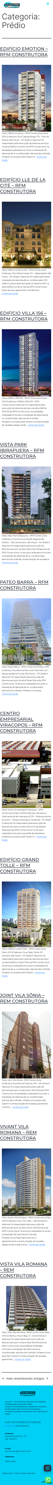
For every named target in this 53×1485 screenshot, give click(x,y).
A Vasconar (35, 1422)
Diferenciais (24, 1422)
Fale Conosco (22, 1425)
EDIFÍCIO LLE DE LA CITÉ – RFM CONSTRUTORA (22, 185)
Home (8, 1422)
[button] (48, 3)
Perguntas (10, 1425)
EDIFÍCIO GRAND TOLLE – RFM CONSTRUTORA (19, 865)
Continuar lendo (10, 293)
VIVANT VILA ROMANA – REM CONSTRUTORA (18, 1132)
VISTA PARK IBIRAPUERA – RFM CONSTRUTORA (22, 450)
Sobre (14, 1422)
